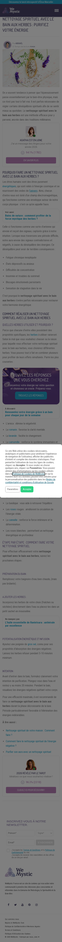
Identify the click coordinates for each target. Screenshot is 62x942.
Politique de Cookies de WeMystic (29, 473)
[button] (12, 489)
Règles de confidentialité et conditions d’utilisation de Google (30, 481)
